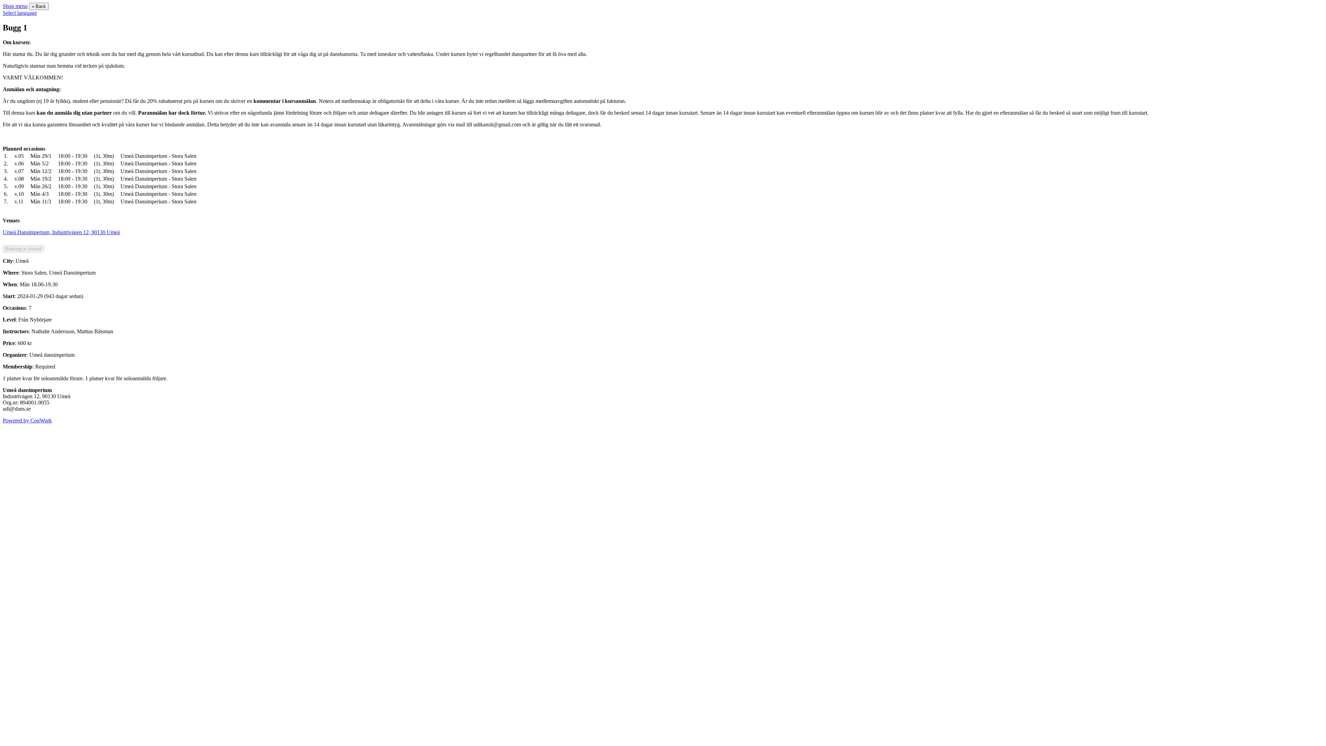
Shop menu (15, 6)
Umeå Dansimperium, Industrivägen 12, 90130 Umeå (61, 232)
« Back (39, 6)
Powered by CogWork (27, 420)
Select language (20, 13)
